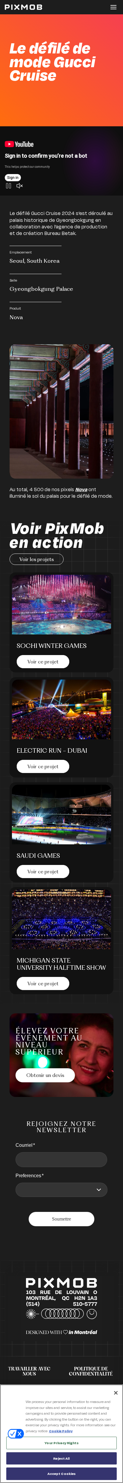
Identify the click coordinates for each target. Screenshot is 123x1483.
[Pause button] (8, 186)
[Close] (115, 1392)
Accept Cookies (61, 1473)
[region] (61, 1433)
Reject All (61, 1458)
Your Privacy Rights (61, 1442)
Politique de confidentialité (91, 1371)
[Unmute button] (19, 186)
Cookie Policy (61, 1430)
